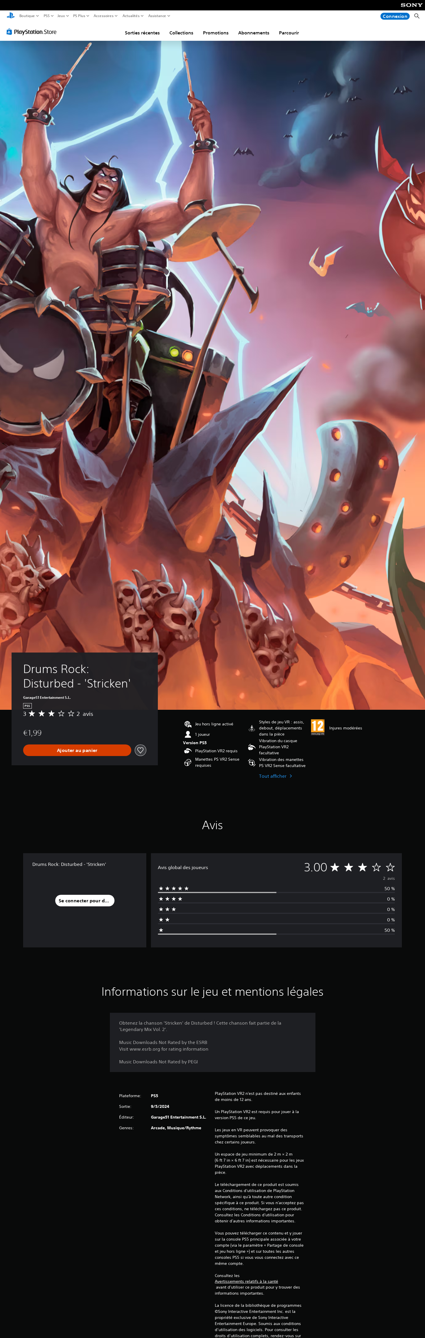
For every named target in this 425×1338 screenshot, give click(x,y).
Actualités (131, 16)
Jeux (61, 16)
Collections (181, 33)
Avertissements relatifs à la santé (246, 1281)
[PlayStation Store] (33, 31)
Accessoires (103, 16)
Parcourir (289, 33)
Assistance (157, 16)
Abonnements (253, 33)
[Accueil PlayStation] (11, 16)
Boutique (27, 16)
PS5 (47, 16)
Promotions (216, 33)
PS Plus (79, 16)
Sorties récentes (142, 33)
